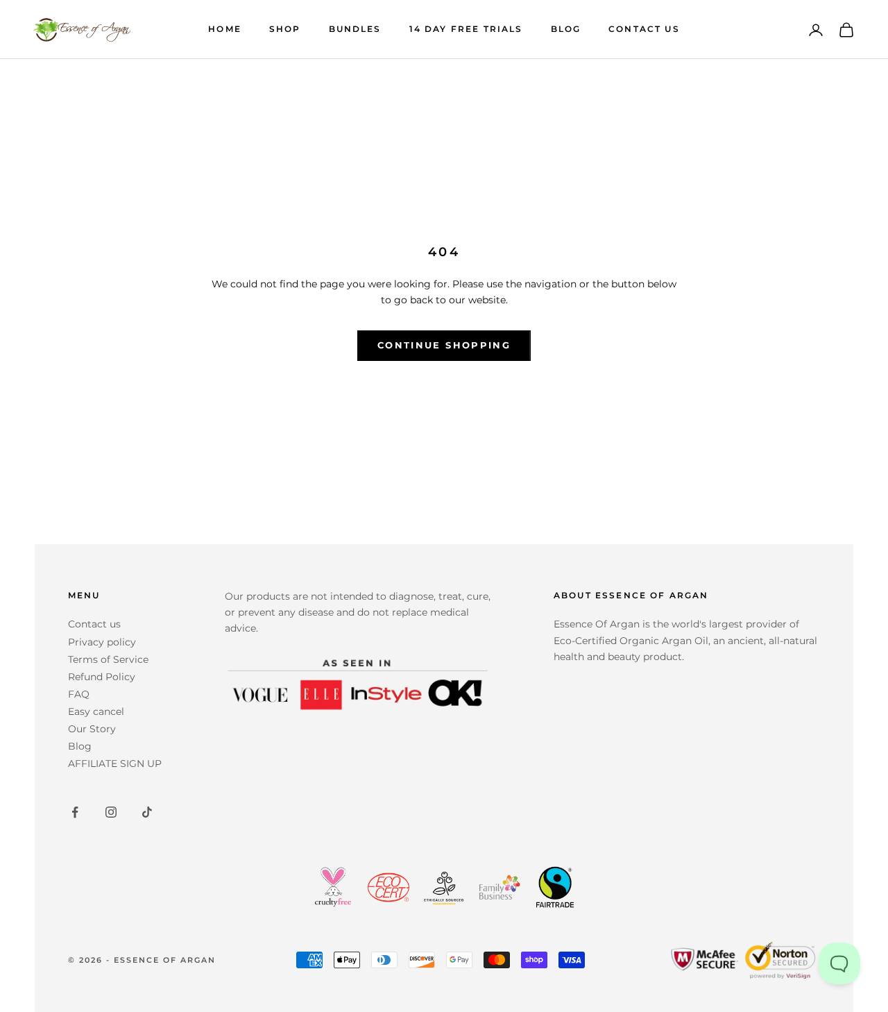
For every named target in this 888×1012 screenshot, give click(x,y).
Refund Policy (101, 677)
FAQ (78, 694)
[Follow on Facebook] (75, 812)
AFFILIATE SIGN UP (115, 763)
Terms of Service (108, 659)
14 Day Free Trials (466, 29)
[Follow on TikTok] (147, 812)
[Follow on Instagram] (111, 812)
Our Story (92, 729)
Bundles (355, 29)
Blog (566, 29)
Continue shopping (444, 345)
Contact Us (644, 29)
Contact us (94, 624)
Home (224, 29)
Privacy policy (102, 642)
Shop (285, 29)
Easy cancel (96, 711)
